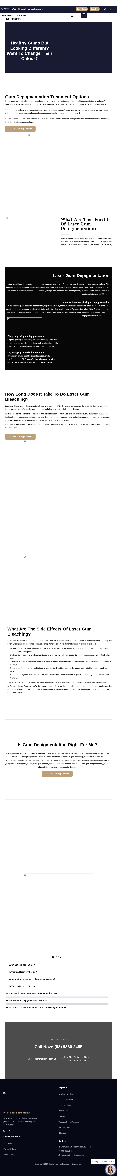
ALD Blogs (7, 1143)
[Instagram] (110, 9)
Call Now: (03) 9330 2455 (58, 1046)
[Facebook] (105, 9)
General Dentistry (65, 1100)
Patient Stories (64, 1111)
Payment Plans (9, 1149)
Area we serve (64, 1127)
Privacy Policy (9, 1155)
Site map (62, 1133)
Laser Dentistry (64, 1105)
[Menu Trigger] (84, 15)
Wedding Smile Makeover (68, 1122)
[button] (72, 16)
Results (61, 1116)
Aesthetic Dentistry (66, 1094)
